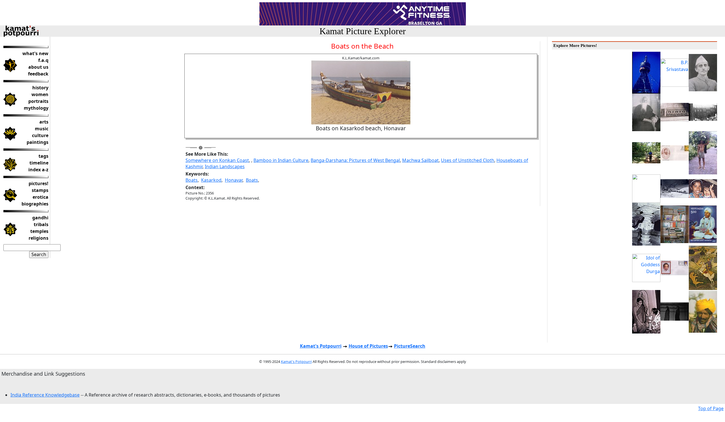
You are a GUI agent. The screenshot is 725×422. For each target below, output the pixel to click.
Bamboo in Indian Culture (280, 160)
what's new (35, 53)
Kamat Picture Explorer (362, 31)
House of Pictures (368, 346)
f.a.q (43, 60)
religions (38, 238)
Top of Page (711, 408)
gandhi (40, 218)
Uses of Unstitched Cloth (467, 160)
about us (38, 67)
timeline (38, 163)
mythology (36, 108)
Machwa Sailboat (420, 160)
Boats (191, 180)
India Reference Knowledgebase (45, 395)
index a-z (38, 169)
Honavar (233, 180)
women (39, 94)
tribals (41, 224)
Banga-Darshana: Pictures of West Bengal (355, 160)
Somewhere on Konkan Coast (217, 160)
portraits (38, 101)
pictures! (38, 183)
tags (43, 156)
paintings (37, 142)
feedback (38, 74)
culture (40, 135)
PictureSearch (409, 346)
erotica (40, 197)
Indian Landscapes (225, 166)
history (40, 88)
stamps (40, 190)
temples (39, 231)
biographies (35, 204)
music (41, 128)
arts (43, 122)
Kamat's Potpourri (321, 346)
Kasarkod (211, 180)
